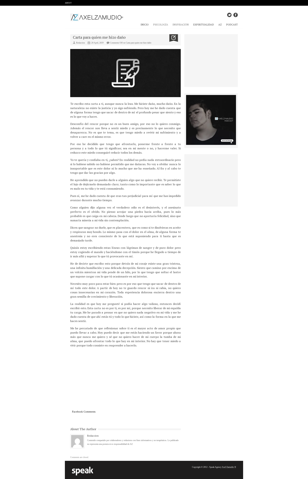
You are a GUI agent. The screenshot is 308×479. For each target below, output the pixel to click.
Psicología (160, 24)
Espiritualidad (203, 24)
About (68, 3)
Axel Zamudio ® (229, 467)
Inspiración (181, 24)
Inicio (145, 24)
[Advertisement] (125, 385)
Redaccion (93, 435)
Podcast (232, 24)
